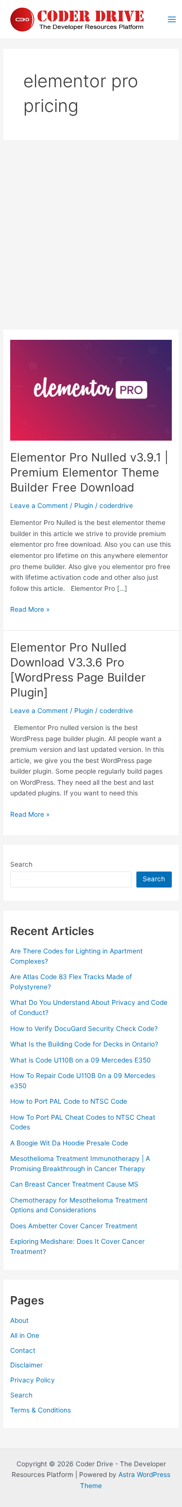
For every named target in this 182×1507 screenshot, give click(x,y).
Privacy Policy (32, 1380)
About (19, 1320)
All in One (24, 1335)
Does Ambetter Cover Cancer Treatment (73, 1226)
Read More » (30, 610)
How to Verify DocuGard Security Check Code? (84, 1028)
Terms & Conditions (40, 1410)
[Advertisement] (91, 235)
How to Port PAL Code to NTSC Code (68, 1101)
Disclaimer (26, 1365)
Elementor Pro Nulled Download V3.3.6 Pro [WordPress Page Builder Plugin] (78, 669)
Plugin (83, 505)
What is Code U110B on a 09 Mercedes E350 (80, 1060)
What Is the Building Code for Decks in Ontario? (84, 1044)
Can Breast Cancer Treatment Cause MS (74, 1184)
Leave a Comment (39, 505)
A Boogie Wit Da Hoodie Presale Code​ (69, 1143)
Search (21, 864)
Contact (22, 1350)
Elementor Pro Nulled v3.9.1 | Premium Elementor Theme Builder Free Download (89, 472)
